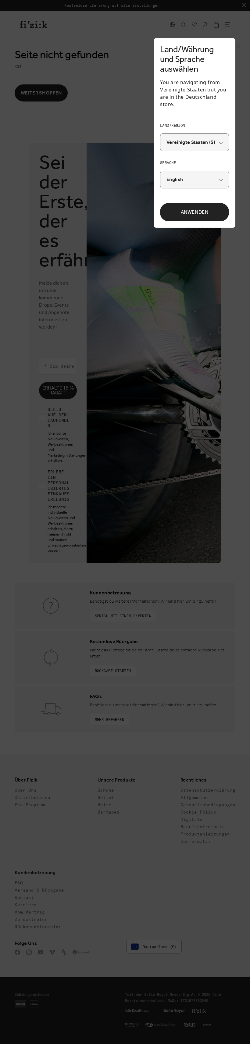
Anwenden (195, 212)
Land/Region (172, 125)
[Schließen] (236, 48)
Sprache (168, 162)
